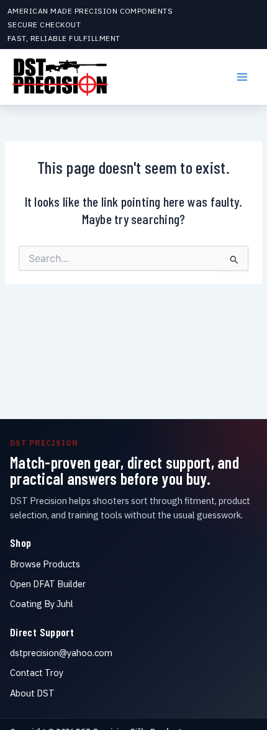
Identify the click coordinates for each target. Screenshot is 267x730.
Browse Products (45, 564)
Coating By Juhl (41, 604)
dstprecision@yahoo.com (61, 653)
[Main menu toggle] (242, 77)
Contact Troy (36, 672)
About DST (32, 693)
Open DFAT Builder (48, 584)
